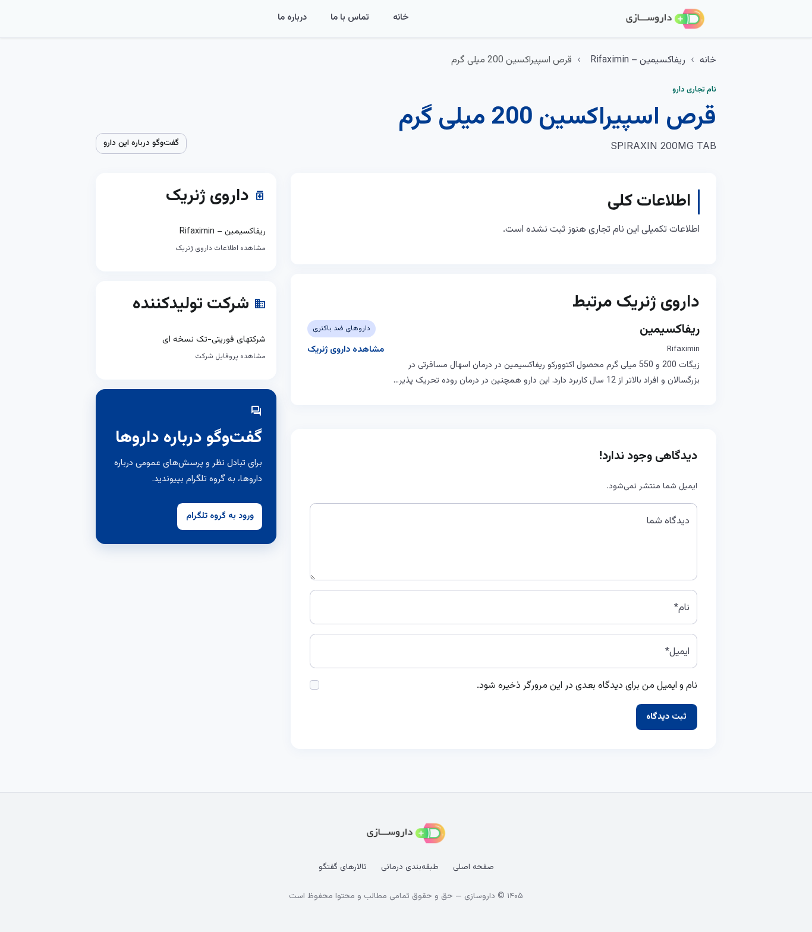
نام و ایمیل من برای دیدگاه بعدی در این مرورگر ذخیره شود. (587, 685)
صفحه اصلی (473, 867)
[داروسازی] (665, 19)
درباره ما (292, 17)
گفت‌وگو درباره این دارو (141, 143)
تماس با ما (350, 17)
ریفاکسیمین (670, 329)
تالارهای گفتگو (343, 867)
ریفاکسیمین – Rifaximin (637, 60)
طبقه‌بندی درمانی (410, 867)
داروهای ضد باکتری (341, 328)
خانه (401, 17)
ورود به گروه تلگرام (220, 516)
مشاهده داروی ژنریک (345, 349)
